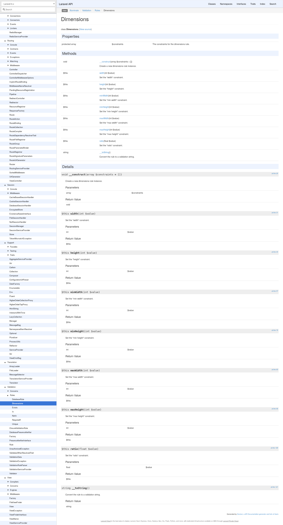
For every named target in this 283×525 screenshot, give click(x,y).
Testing (13, 250)
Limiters (13, 28)
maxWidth (104, 118)
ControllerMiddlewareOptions (21, 77)
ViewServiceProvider (18, 522)
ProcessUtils (14, 341)
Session (10, 184)
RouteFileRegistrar (17, 139)
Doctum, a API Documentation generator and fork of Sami (257, 514)
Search (273, 3)
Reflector (13, 345)
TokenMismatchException (20, 238)
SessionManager (16, 226)
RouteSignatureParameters (20, 156)
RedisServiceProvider (18, 36)
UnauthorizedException (19, 448)
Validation (11, 386)
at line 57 (275, 291)
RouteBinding (15, 123)
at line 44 (275, 252)
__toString (104, 152)
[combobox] (28, 9)
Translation (12, 362)
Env (11, 292)
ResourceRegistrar (17, 106)
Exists (15, 407)
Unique (15, 424)
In (13, 411)
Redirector (13, 102)
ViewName (14, 518)
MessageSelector (16, 374)
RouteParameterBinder (19, 147)
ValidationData (15, 457)
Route (11, 114)
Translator (13, 382)
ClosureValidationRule (18, 428)
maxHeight (104, 129)
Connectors (15, 20)
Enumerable (14, 287)
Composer (13, 275)
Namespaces (226, 3)
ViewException (15, 510)
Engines (13, 489)
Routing (10, 40)
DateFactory (14, 283)
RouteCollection (16, 127)
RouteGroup (14, 143)
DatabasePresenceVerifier (20, 432)
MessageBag (15, 325)
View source (85, 29)
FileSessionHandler (17, 217)
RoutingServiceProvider (19, 168)
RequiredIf (16, 419)
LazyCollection (15, 316)
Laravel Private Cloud (230, 521)
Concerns (14, 391)
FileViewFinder (15, 502)
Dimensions (17, 403)
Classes (212, 3)
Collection (13, 271)
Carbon (12, 267)
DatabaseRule (18, 399)
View (9, 477)
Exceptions (15, 57)
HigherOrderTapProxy (18, 304)
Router (12, 164)
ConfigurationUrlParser (19, 279)
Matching (14, 61)
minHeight (104, 106)
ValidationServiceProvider (20, 469)
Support (10, 242)
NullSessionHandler (17, 222)
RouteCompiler (15, 131)
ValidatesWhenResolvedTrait (21, 452)
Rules (12, 395)
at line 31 (275, 212)
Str (10, 353)
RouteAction (14, 118)
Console (13, 44)
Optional (13, 333)
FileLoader (13, 370)
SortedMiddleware (17, 172)
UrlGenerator (14, 176)
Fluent (12, 296)
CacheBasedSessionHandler (21, 197)
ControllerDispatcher (18, 73)
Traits (12, 255)
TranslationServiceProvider (20, 378)
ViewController (15, 180)
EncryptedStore (16, 209)
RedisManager (15, 32)
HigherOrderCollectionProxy (21, 300)
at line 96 (275, 409)
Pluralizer (13, 337)
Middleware (15, 65)
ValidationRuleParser (18, 465)
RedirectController (17, 98)
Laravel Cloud (106, 521)
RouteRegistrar (15, 151)
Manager (13, 320)
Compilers (14, 481)
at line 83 (275, 369)
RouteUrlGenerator (17, 160)
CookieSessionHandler (19, 201)
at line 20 (275, 173)
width (101, 72)
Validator (13, 473)
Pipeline (12, 94)
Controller (13, 69)
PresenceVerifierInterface (20, 440)
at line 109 (274, 448)
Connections (15, 15)
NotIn (14, 415)
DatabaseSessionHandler (20, 205)
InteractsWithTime (17, 312)
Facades (13, 246)
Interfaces (241, 3)
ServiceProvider (16, 349)
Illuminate (74, 10)
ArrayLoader (14, 366)
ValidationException (17, 461)
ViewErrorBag (15, 358)
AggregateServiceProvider (20, 259)
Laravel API (66, 4)
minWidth (103, 95)
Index (262, 3)
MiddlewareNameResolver (20, 86)
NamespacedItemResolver (20, 329)
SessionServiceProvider (19, 230)
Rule (11, 444)
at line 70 (275, 330)
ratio (101, 140)
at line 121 (274, 487)
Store (11, 234)
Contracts (14, 48)
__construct (104, 61)
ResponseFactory (16, 110)
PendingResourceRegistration (22, 90)
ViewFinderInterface (17, 514)
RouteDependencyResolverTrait (22, 135)
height (102, 84)
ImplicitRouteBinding (18, 81)
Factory (12, 436)
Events (13, 24)
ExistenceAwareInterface (20, 213)
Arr (10, 263)
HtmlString (13, 308)
